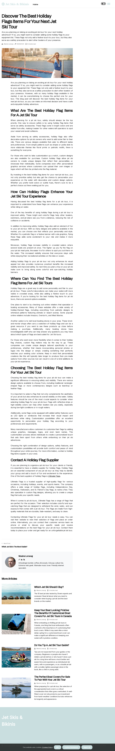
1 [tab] (37, 74)
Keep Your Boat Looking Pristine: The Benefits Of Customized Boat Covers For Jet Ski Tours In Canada (53, 613)
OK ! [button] (57, 747)
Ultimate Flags (54, 476)
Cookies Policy (47, 747)
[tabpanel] (37, 63)
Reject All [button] (87, 747)
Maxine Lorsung (8, 44)
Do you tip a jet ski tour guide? (51, 645)
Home (35, 4)
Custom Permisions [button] (71, 747)
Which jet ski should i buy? (49, 587)
